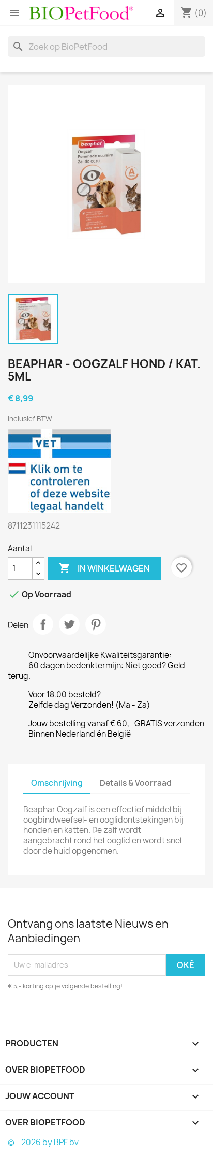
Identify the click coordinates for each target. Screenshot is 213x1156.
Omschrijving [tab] (57, 783)
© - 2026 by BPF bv (43, 1142)
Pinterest (95, 624)
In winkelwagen (104, 568)
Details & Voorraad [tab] (136, 783)
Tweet (69, 624)
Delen (43, 624)
